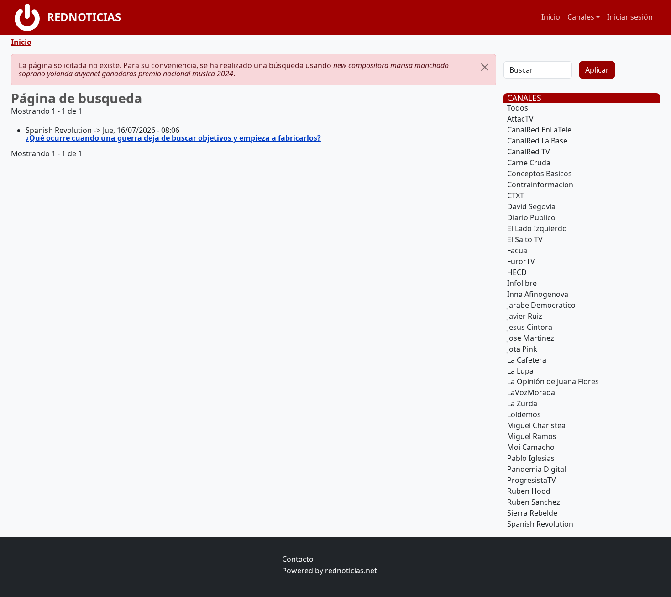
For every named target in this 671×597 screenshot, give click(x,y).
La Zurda (522, 403)
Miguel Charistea (536, 425)
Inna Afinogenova (537, 294)
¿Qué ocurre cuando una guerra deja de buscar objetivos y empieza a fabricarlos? (173, 138)
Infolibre (522, 283)
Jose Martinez (530, 338)
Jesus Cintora (529, 327)
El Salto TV (525, 239)
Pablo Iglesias (531, 458)
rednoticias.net (351, 570)
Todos (517, 108)
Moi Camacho (531, 447)
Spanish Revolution (540, 524)
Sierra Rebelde (532, 513)
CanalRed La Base (537, 141)
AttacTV (520, 119)
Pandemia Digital (536, 469)
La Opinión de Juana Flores (553, 381)
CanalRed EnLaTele (539, 130)
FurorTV (521, 261)
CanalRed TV (528, 152)
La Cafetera (526, 360)
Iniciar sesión (630, 17)
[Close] (485, 67)
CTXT (515, 195)
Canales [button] (580, 17)
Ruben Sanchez (533, 502)
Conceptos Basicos (539, 174)
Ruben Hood (528, 491)
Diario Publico (531, 217)
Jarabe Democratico (541, 305)
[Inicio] (31, 17)
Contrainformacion (540, 185)
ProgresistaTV (531, 480)
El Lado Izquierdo (537, 228)
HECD (517, 272)
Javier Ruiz (524, 316)
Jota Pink (522, 349)
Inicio (550, 17)
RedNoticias (84, 16)
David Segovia (531, 206)
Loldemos (524, 414)
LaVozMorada (531, 392)
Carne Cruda (528, 163)
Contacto (298, 559)
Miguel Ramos (531, 436)
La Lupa (520, 371)
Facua (517, 250)
